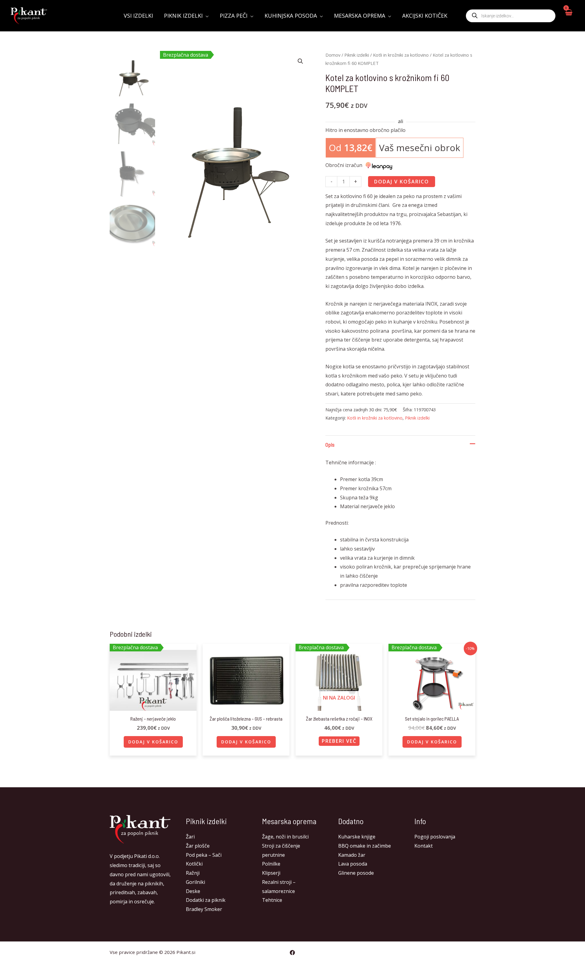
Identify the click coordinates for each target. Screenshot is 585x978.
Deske (193, 891)
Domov (332, 55)
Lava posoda (352, 863)
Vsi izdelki (138, 15)
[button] (300, 61)
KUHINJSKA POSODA (290, 15)
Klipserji (271, 873)
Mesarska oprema (359, 15)
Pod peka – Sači (204, 855)
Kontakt (423, 845)
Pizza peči (233, 15)
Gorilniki (195, 882)
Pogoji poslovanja (434, 836)
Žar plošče (198, 845)
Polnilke (271, 863)
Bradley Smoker (204, 909)
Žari (190, 836)
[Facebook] (292, 952)
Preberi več (339, 741)
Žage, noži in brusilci (285, 836)
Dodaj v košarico (401, 181)
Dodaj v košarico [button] (153, 742)
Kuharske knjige (356, 836)
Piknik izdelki (183, 15)
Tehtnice (272, 900)
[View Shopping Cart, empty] (568, 15)
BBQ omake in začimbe (364, 845)
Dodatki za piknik (205, 900)
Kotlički (194, 863)
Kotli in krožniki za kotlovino (401, 55)
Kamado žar (351, 855)
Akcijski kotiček (424, 15)
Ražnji (193, 873)
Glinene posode (356, 873)
